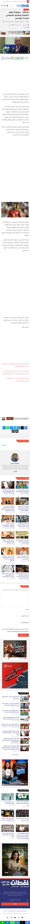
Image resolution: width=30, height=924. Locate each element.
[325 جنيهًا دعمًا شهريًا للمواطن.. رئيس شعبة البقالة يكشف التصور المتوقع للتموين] (22, 501)
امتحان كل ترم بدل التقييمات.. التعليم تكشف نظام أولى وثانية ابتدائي (7, 525)
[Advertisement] (15, 77)
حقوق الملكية (10, 913)
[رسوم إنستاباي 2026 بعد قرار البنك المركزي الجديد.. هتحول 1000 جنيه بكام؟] (7, 485)
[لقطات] (23, 6)
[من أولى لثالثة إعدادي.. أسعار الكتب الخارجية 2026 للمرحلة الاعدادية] (22, 485)
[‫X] (14, 471)
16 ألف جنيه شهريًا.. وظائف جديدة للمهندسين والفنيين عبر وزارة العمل (7, 575)
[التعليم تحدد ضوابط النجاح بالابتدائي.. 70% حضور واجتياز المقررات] (22, 535)
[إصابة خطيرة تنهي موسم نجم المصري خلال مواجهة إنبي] (22, 796)
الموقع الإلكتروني (25, 622)
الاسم (27, 609)
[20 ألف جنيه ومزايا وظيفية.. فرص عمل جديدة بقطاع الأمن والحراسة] (24, 719)
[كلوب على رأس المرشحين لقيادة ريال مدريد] (22, 813)
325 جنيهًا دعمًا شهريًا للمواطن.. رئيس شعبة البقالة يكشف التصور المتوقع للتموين (10, 740)
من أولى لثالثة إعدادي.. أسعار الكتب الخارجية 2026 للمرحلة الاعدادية (22, 492)
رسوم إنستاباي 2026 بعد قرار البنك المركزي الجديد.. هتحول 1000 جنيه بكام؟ (8, 492)
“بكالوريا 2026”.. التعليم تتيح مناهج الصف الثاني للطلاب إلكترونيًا (8, 542)
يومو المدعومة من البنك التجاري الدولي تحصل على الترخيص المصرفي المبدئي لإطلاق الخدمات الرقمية (10, 748)
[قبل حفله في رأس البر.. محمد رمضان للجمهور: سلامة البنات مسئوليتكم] (24, 726)
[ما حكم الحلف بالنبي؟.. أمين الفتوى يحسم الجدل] (24, 699)
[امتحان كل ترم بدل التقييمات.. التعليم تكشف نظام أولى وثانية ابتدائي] (7, 518)
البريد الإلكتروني (25, 616)
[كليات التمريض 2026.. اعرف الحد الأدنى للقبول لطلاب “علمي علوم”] (22, 518)
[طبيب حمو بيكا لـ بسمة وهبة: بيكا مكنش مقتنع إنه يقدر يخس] (22, 551)
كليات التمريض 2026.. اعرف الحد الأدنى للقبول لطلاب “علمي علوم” (23, 525)
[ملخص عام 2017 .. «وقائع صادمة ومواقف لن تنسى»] (7, 813)
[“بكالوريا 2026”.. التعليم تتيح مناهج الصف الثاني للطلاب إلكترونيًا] (7, 535)
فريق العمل (25, 913)
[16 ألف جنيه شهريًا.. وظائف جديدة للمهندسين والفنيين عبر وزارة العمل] (7, 568)
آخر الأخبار (26, 9)
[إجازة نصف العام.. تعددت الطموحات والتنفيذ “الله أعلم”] (7, 828)
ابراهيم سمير (25, 25)
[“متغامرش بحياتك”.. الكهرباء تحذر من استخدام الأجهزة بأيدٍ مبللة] (24, 706)
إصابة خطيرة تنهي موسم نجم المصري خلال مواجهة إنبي (22, 803)
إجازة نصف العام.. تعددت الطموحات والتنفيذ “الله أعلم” (8, 835)
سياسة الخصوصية (18, 913)
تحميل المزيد (15, 754)
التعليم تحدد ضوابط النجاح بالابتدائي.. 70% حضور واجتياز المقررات (22, 542)
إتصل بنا (4, 913)
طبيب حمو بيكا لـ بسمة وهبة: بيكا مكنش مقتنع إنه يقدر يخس (23, 558)
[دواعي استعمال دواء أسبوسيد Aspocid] (7, 796)
